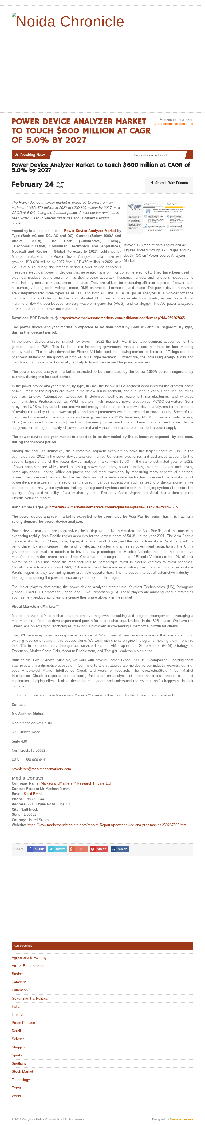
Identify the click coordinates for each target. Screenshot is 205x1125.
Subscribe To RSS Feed (175, 123)
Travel (17, 1088)
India (15, 1006)
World (16, 1096)
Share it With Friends (171, 183)
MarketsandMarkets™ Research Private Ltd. (76, 783)
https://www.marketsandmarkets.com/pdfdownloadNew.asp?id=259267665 (122, 318)
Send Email (33, 794)
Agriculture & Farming (29, 958)
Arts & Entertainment (28, 966)
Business (19, 974)
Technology (21, 1080)
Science (18, 1039)
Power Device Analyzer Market (90, 231)
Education (20, 990)
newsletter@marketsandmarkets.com (41, 769)
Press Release (23, 1023)
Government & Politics (30, 998)
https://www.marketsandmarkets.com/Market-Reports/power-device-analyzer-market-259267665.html (107, 825)
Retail (16, 1031)
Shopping (19, 1047)
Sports (17, 1055)
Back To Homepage (178, 119)
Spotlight (19, 1063)
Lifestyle (18, 1015)
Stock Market (22, 1071)
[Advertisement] (155, 69)
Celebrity (19, 982)
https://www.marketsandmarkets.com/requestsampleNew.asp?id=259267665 (113, 507)
